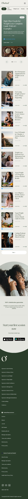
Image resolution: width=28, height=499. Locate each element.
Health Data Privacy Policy (7, 475)
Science (3, 416)
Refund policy (5, 442)
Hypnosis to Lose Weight (7, 375)
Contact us (4, 405)
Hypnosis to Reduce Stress (7, 372)
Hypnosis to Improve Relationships (9, 394)
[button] (6, 61)
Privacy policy (5, 445)
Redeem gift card (5, 431)
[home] (5, 3)
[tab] (3, 8)
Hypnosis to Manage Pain (7, 386)
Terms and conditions (6, 438)
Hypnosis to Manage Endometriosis (9, 397)
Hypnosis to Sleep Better (7, 379)
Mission (3, 420)
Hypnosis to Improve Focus (7, 390)
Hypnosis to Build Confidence (8, 383)
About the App (5, 457)
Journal (3, 423)
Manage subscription (6, 434)
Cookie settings (5, 401)
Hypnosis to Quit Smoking (7, 368)
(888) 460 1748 (5, 489)
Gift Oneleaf (4, 427)
